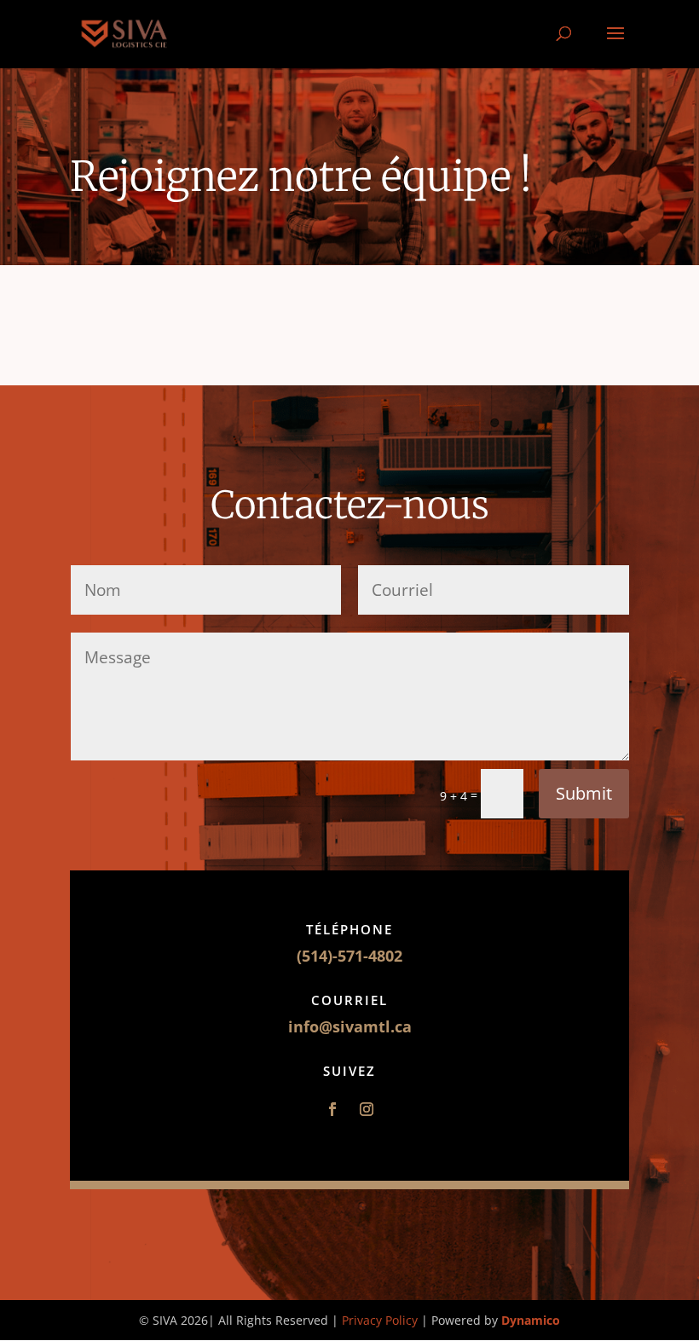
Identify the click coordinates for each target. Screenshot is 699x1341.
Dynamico (530, 1320)
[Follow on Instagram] (366, 1109)
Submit (584, 793)
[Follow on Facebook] (332, 1109)
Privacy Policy (381, 1320)
